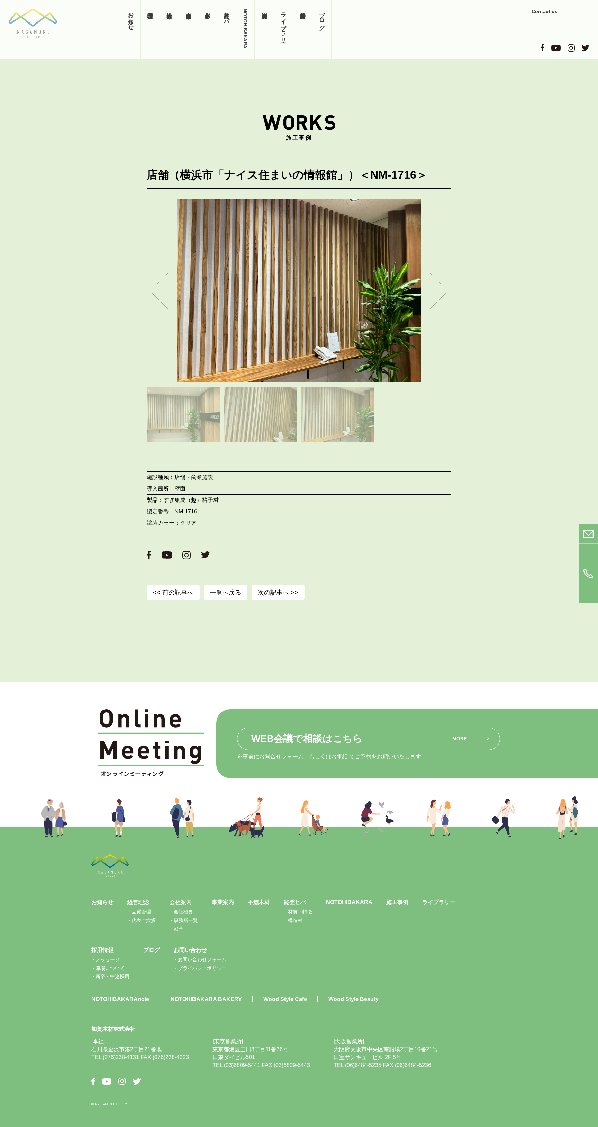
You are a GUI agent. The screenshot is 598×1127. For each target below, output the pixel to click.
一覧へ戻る (225, 592)
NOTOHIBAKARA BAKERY (206, 999)
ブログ (322, 18)
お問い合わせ (190, 950)
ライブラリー (284, 24)
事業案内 (188, 29)
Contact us (545, 11)
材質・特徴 (300, 911)
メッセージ (108, 959)
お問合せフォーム (281, 756)
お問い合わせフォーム (202, 959)
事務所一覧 (186, 920)
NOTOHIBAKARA (245, 28)
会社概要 (183, 911)
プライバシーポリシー (202, 968)
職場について (110, 968)
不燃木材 (207, 29)
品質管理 (141, 911)
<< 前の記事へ (173, 592)
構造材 (295, 920)
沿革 (178, 928)
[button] (160, 291)
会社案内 (169, 29)
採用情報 (302, 29)
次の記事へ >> (278, 592)
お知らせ (131, 18)
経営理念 (150, 29)
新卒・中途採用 (112, 976)
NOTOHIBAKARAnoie (120, 999)
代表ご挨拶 (144, 920)
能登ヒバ (227, 15)
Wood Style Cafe (285, 999)
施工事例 (264, 29)
